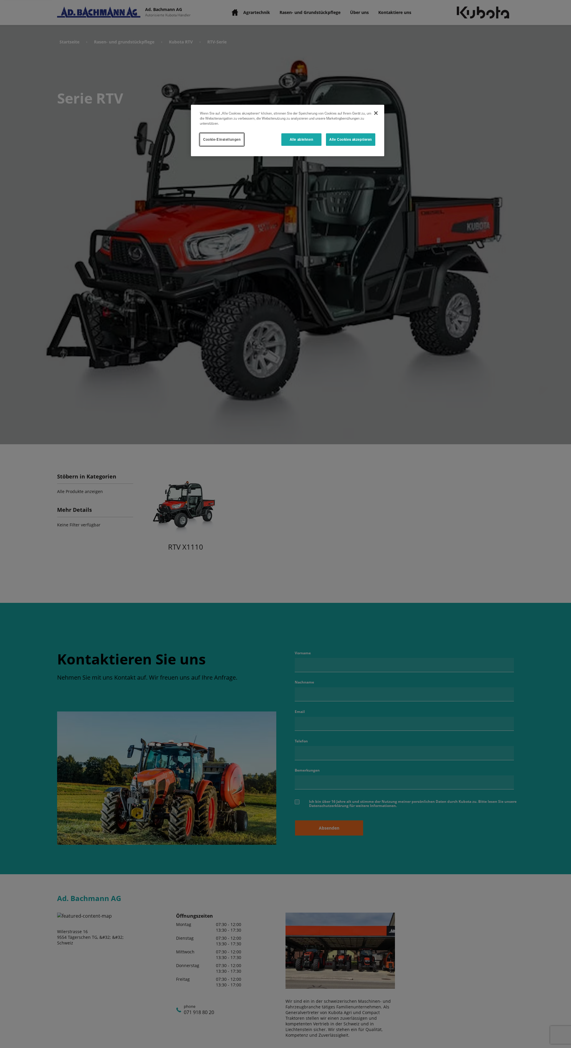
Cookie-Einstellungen (222, 139)
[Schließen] (375, 113)
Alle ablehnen (301, 139)
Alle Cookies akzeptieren (350, 139)
